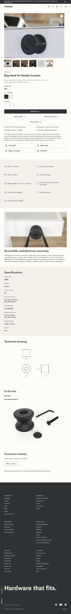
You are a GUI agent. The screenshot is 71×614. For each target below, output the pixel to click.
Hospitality (39, 532)
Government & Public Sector (44, 540)
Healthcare (39, 529)
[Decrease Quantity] (6, 105)
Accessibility (39, 566)
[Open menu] (66, 7)
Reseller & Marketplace (42, 563)
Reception (7, 569)
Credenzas (7, 503)
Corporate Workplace (42, 524)
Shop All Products (9, 514)
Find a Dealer (39, 506)
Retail (37, 535)
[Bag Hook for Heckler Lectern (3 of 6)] (24, 63)
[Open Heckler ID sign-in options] (49, 7)
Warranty (38, 555)
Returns (38, 558)
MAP (37, 571)
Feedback (1, 601)
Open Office (7, 561)
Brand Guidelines (9, 532)
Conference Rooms (9, 555)
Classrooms (7, 563)
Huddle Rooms (8, 553)
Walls (5, 508)
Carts (5, 506)
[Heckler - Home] (8, 6)
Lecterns (6, 501)
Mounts (6, 511)
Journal (38, 503)
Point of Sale (7, 571)
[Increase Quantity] (14, 105)
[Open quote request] (57, 7)
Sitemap (64, 609)
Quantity (7, 101)
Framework (7, 498)
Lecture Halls (7, 566)
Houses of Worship (41, 537)
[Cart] (60, 7)
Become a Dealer (9, 529)
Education (39, 527)
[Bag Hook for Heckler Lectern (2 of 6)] (16, 63)
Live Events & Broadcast (42, 542)
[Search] (53, 7)
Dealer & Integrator (41, 569)
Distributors (7, 527)
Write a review (10, 464)
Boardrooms (7, 558)
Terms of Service (40, 553)
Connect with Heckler (42, 498)
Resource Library (9, 524)
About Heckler (40, 501)
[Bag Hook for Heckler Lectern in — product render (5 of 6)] (41, 63)
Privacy (38, 561)
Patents (38, 508)
